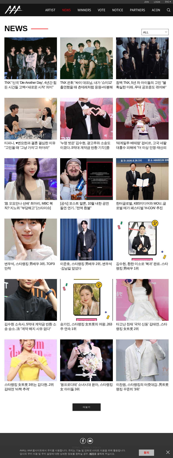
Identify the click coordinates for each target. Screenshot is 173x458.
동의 (146, 452)
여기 (91, 453)
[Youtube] (90, 441)
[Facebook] (83, 441)
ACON (156, 10)
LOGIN (157, 2)
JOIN (146, 2)
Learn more (30, 66)
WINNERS (84, 10)
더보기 (86, 407)
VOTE (101, 10)
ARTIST (50, 10)
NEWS (66, 10)
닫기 (168, 452)
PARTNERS (137, 10)
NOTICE (117, 10)
